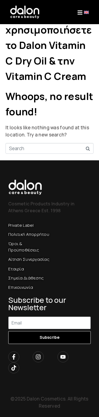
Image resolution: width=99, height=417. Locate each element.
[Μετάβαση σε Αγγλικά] (86, 12)
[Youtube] (62, 356)
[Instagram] (38, 356)
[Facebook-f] (13, 356)
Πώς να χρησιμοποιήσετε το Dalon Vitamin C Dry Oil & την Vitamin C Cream (49, 45)
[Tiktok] (13, 367)
